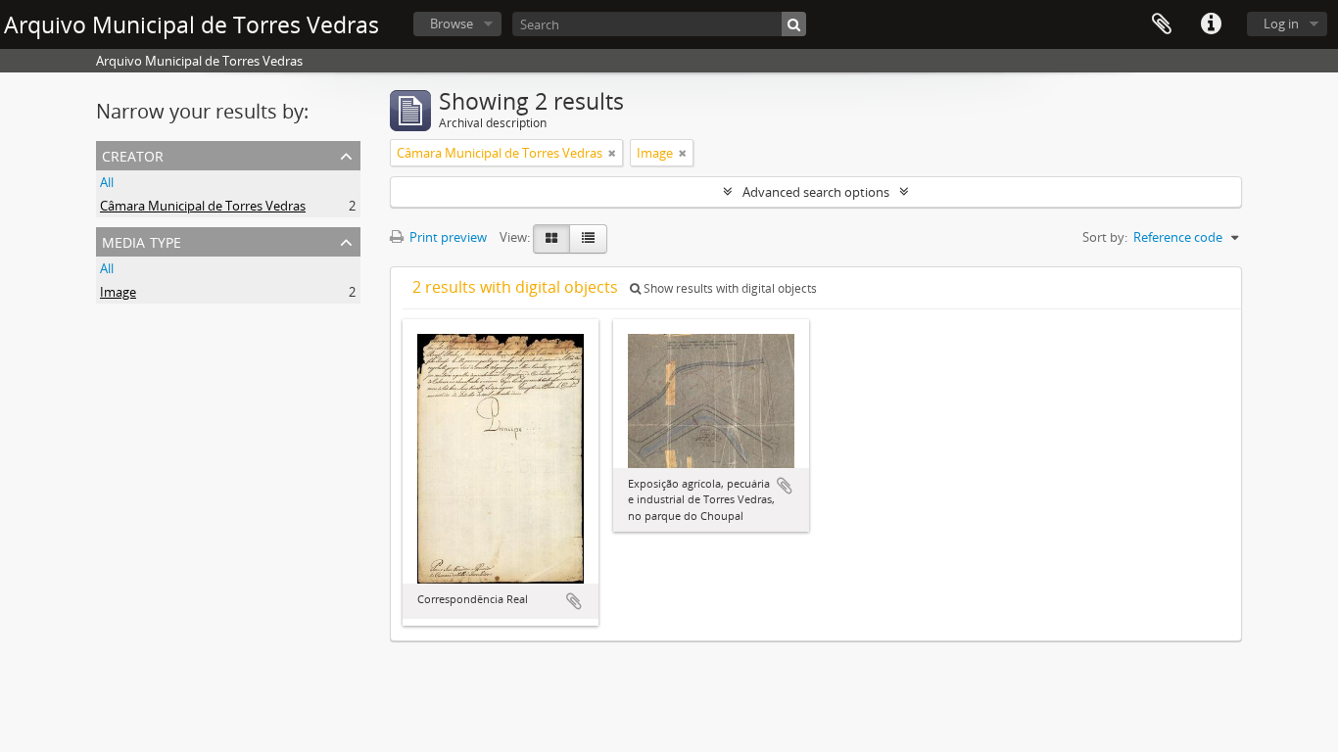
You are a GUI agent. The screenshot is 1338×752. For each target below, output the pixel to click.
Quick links (1210, 24)
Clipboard (1161, 24)
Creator (133, 154)
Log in (1281, 23)
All (107, 182)
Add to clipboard (574, 601)
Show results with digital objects (729, 288)
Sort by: (1104, 237)
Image (118, 292)
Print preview (446, 237)
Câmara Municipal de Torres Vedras (203, 205)
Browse (451, 23)
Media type (141, 240)
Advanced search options (815, 192)
